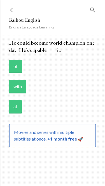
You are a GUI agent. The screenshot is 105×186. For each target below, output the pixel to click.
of (15, 66)
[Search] (92, 8)
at (15, 106)
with (17, 86)
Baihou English (24, 20)
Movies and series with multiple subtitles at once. (48, 135)
